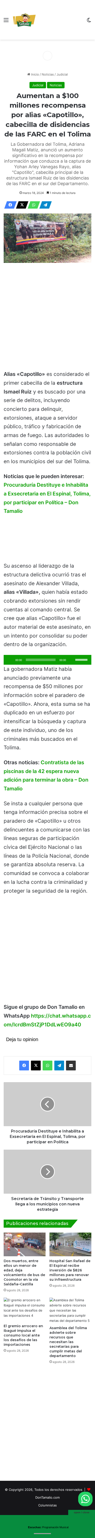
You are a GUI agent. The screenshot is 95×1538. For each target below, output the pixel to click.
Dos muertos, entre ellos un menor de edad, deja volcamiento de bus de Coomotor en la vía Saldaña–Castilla (24, 1272)
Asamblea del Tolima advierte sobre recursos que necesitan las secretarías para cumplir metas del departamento (68, 1342)
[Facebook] (9, 205)
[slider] (82, 659)
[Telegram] (44, 205)
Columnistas (47, 1505)
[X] (21, 205)
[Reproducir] (10, 659)
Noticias (48, 74)
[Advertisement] (60, 20)
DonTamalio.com (47, 1497)
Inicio (34, 74)
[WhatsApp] (32, 205)
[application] (47, 660)
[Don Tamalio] (24, 19)
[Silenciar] (71, 659)
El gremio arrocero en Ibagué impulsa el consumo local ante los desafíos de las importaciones (23, 1335)
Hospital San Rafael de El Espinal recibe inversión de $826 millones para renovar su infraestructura (69, 1270)
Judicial (62, 74)
